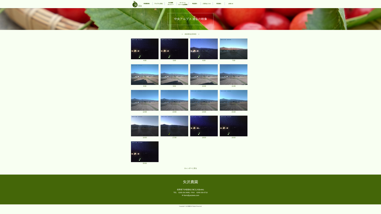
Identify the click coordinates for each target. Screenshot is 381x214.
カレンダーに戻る (190, 168)
